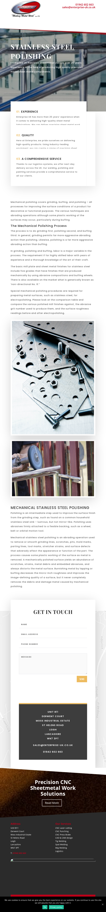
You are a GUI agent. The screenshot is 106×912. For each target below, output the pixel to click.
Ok (45, 907)
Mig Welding (61, 847)
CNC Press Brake (63, 834)
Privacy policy (56, 907)
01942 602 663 (84, 4)
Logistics (59, 851)
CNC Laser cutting (63, 828)
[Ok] (102, 904)
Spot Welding (61, 844)
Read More (52, 803)
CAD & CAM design (64, 837)
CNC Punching (62, 831)
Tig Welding (60, 841)
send (82, 679)
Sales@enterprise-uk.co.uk (53, 745)
